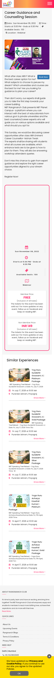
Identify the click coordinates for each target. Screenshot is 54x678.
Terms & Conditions (10, 635)
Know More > (39, 397)
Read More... (7, 611)
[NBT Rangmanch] (8, 4)
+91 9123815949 (10, 653)
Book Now (43, 77)
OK (19, 673)
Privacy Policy (8, 639)
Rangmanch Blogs (9, 631)
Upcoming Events (9, 628)
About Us (6, 624)
